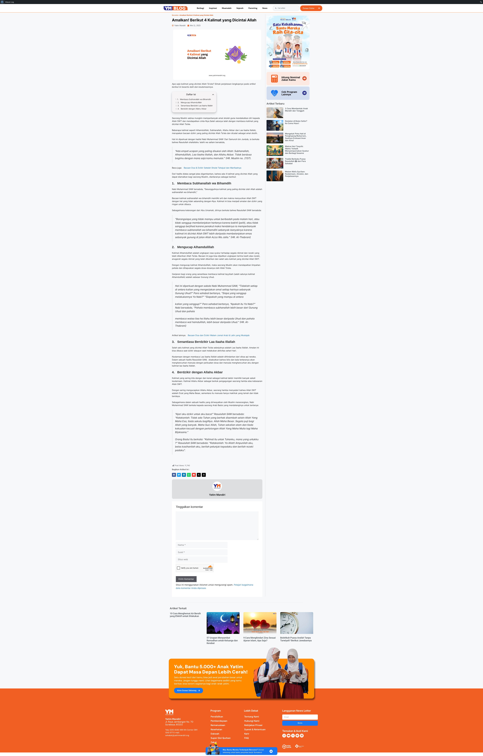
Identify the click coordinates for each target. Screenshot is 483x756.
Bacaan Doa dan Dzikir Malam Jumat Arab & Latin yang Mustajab (219, 335)
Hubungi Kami (251, 720)
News (264, 8)
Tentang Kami (251, 716)
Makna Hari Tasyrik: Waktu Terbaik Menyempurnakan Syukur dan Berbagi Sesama (297, 149)
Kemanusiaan (218, 725)
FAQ (246, 738)
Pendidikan (217, 716)
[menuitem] (2, 2)
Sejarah (239, 8)
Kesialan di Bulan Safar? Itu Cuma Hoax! (296, 122)
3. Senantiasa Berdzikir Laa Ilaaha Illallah (195, 106)
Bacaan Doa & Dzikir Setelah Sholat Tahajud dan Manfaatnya (212, 168)
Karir (246, 733)
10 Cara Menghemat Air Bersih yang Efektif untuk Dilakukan (185, 615)
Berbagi (200, 8)
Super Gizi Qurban (221, 738)
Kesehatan (216, 729)
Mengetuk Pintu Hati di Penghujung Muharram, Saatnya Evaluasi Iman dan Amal (296, 137)
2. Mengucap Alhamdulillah (190, 102)
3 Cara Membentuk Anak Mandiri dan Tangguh (296, 109)
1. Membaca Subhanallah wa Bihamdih (194, 99)
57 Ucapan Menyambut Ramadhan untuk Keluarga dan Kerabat (222, 640)
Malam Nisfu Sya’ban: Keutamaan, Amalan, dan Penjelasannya (296, 173)
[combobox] (286, 8)
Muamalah (226, 8)
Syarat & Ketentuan (255, 729)
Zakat (214, 742)
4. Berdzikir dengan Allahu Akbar (192, 109)
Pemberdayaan (219, 720)
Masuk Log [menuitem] (9, 2)
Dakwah (215, 733)
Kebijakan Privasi (253, 725)
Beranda (175, 15)
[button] (174, 475)
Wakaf (214, 746)
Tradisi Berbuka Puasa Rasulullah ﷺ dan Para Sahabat (295, 161)
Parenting (252, 8)
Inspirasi (213, 8)
